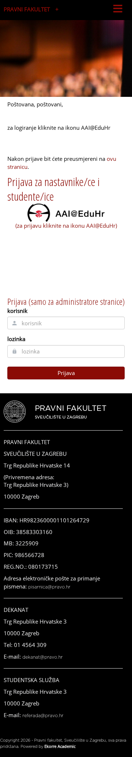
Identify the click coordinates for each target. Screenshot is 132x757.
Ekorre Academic (60, 746)
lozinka (16, 338)
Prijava (66, 372)
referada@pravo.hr (42, 716)
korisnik (17, 310)
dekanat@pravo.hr (42, 657)
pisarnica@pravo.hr (49, 587)
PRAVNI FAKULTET (27, 9)
